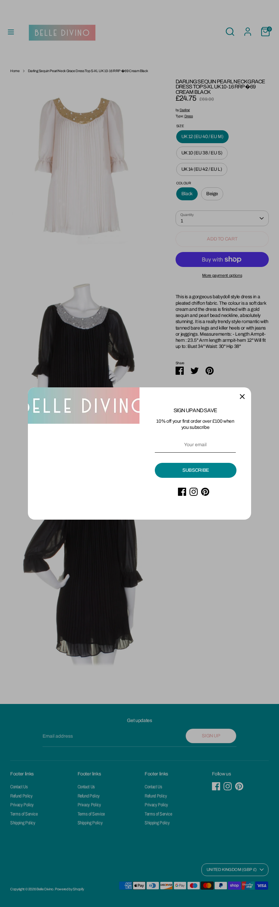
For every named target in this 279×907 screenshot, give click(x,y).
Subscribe (195, 470)
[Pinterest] (205, 492)
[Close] (242, 396)
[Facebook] (182, 492)
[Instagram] (194, 492)
